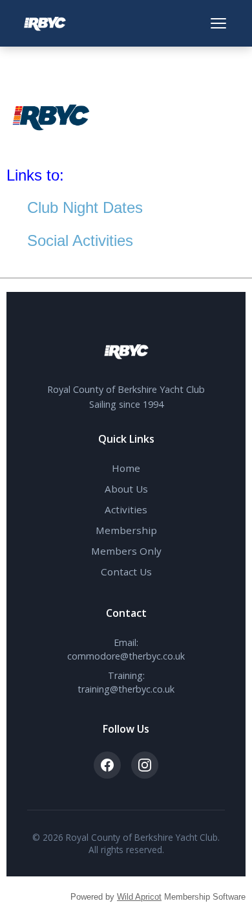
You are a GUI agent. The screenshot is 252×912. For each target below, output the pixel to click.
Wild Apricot (139, 897)
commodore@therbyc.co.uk (126, 656)
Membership (126, 530)
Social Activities (80, 240)
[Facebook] (107, 765)
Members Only (126, 550)
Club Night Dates (85, 207)
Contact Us (126, 571)
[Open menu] (218, 23)
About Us (126, 488)
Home (126, 468)
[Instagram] (144, 765)
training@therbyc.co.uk (126, 689)
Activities (126, 509)
